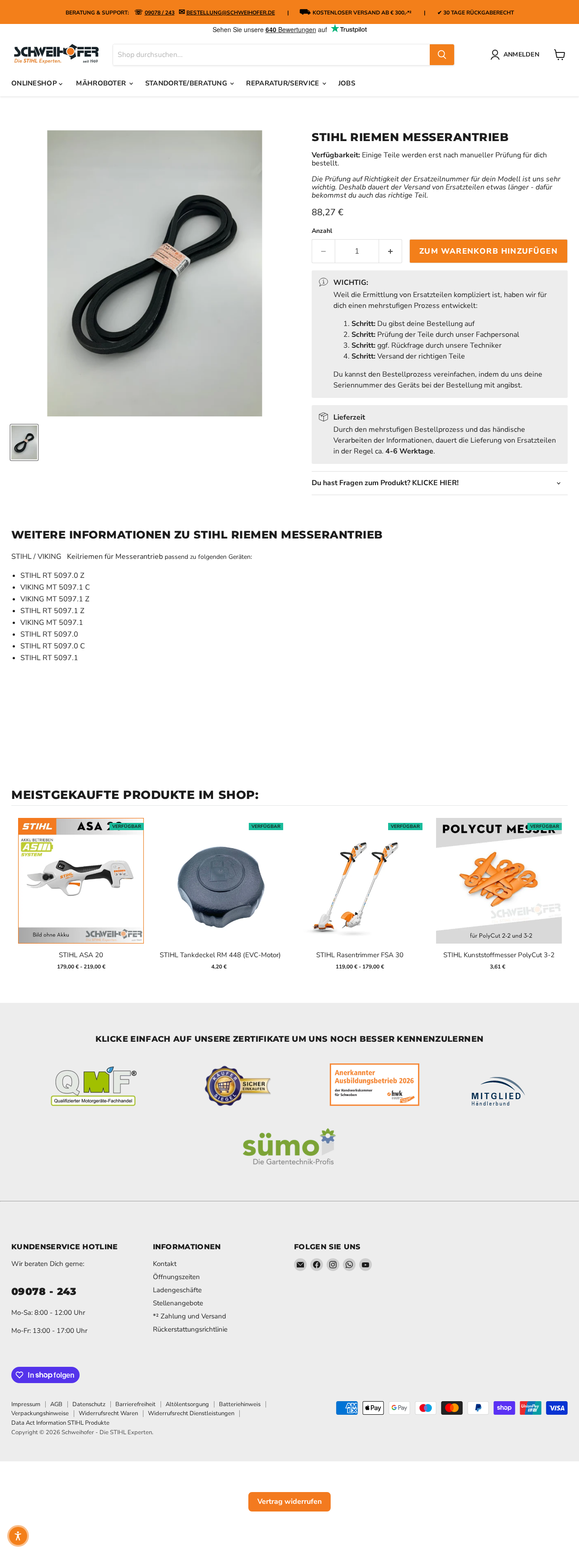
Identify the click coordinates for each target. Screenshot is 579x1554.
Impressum (25, 1404)
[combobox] (271, 54)
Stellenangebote (178, 1303)
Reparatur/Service (283, 83)
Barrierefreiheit (135, 1404)
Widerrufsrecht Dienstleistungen (191, 1413)
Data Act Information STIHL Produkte (60, 1423)
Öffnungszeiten (176, 1276)
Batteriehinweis (240, 1404)
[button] (18, 1536)
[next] (559, 897)
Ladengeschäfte (177, 1289)
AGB (56, 1404)
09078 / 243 (160, 12)
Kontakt (164, 1263)
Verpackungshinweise (40, 1413)
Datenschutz (88, 1404)
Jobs (346, 83)
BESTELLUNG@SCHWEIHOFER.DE (230, 12)
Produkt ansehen (81, 890)
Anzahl (322, 231)
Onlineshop (35, 83)
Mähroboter (102, 83)
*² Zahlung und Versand (189, 1316)
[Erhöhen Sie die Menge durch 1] (390, 251)
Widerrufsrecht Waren (108, 1413)
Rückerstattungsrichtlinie (190, 1329)
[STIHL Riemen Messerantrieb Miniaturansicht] (24, 442)
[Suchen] (442, 54)
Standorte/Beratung (187, 83)
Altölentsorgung (187, 1404)
